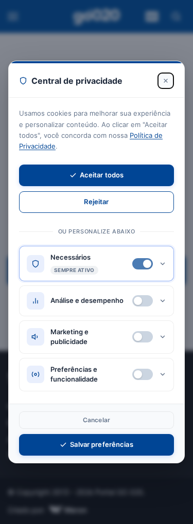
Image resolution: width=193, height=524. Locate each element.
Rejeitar (96, 201)
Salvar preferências (101, 444)
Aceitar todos (102, 175)
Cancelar (96, 420)
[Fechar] (165, 81)
